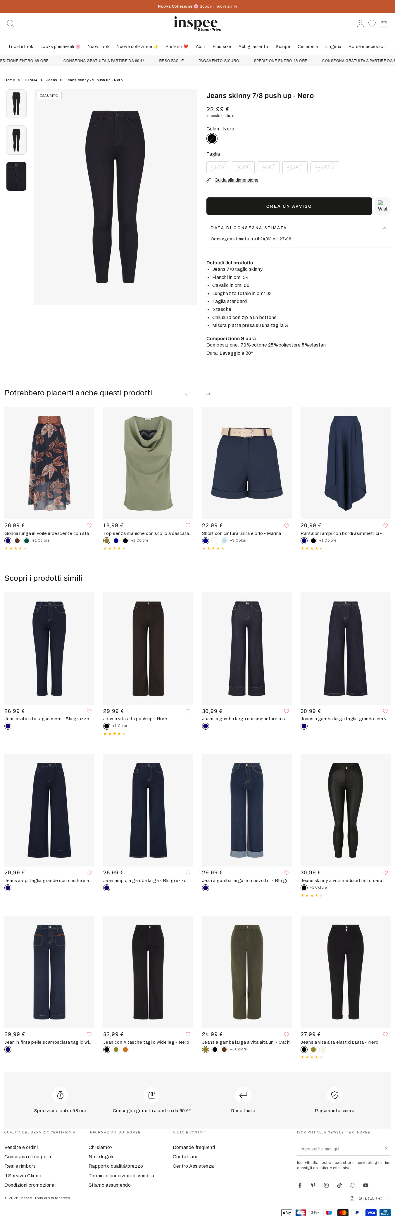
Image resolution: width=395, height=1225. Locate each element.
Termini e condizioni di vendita (121, 1175)
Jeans (52, 80)
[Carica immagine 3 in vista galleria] (16, 176)
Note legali (101, 1156)
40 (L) (271, 169)
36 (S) (220, 169)
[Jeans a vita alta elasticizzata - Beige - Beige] (322, 1049)
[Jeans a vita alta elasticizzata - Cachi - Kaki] (313, 1049)
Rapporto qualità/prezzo (116, 1166)
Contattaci (185, 1156)
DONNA (31, 80)
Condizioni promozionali (30, 1185)
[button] (10, 23)
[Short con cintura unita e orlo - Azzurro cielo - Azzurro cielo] (224, 540)
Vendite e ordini (21, 1147)
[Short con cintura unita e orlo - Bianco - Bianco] (214, 540)
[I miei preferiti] (372, 23)
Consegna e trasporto (28, 1156)
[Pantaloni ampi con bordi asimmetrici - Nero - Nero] (313, 540)
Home (10, 80)
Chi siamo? (101, 1147)
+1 (40, 540)
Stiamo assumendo (110, 1185)
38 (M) (245, 169)
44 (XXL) (326, 169)
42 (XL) (297, 169)
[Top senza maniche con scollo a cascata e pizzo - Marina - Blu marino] (116, 540)
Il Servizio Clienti (22, 1175)
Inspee (26, 1198)
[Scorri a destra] (190, 204)
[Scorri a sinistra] (41, 204)
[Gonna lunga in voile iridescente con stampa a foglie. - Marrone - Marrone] (17, 540)
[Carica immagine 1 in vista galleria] (16, 103)
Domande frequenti (194, 1147)
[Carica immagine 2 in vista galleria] (16, 140)
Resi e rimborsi (20, 1166)
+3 (238, 540)
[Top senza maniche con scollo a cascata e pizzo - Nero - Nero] (125, 540)
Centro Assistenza (193, 1166)
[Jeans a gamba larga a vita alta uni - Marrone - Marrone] (224, 1049)
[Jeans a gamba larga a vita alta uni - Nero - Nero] (214, 1049)
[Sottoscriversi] (387, 1149)
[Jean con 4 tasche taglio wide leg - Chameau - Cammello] (125, 1049)
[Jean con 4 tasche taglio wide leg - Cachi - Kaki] (116, 1049)
